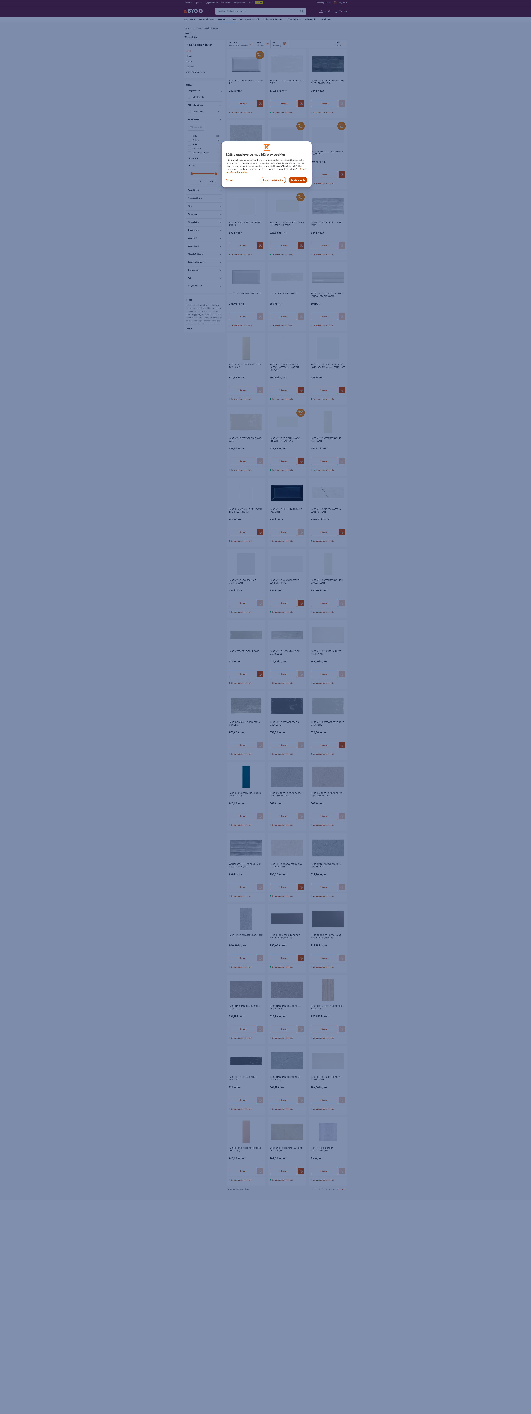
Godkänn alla (298, 180)
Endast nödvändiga (273, 180)
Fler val (229, 180)
